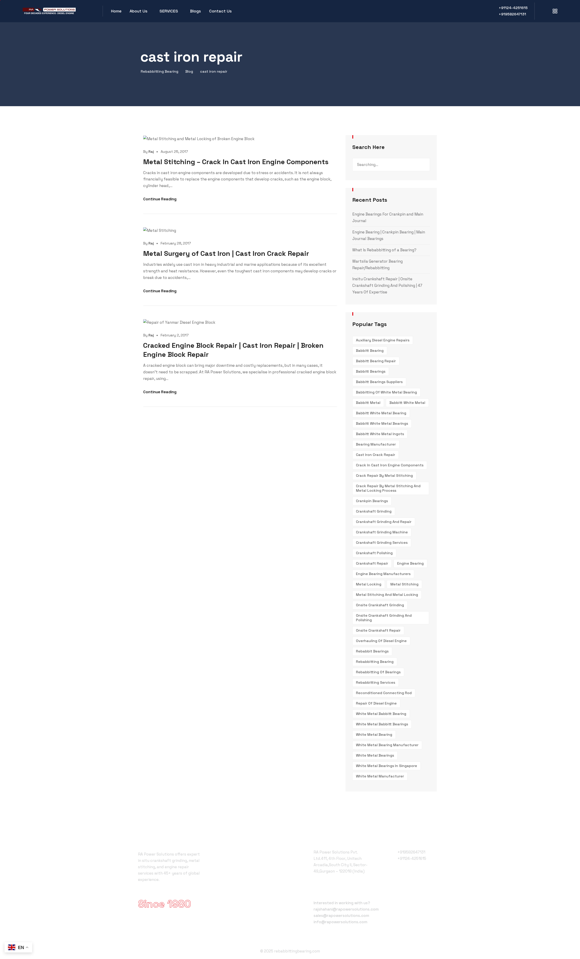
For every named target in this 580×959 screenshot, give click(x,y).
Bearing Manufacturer (376, 444)
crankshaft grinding (374, 511)
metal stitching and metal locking (387, 594)
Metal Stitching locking (245, 876)
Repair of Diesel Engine (376, 703)
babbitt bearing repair (376, 361)
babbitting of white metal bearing (386, 392)
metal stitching (404, 584)
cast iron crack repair (375, 454)
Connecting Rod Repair (245, 908)
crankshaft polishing (374, 553)
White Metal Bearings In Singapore (386, 765)
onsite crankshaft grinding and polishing (384, 617)
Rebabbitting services (375, 682)
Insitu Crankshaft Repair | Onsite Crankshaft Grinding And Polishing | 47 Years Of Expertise (387, 285)
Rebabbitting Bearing (375, 661)
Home (116, 11)
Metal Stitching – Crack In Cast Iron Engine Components (236, 161)
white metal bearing (374, 734)
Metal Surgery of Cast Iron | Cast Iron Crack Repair (226, 253)
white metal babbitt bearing (381, 713)
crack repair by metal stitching (384, 475)
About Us (138, 11)
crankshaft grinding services (382, 542)
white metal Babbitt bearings (382, 724)
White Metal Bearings (375, 755)
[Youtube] (424, 887)
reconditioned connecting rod (384, 692)
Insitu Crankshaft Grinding (248, 884)
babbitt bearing (370, 350)
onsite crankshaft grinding (380, 605)
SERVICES (169, 11)
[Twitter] (412, 887)
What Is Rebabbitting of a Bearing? (384, 249)
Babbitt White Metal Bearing (381, 413)
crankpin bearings (372, 501)
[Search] (423, 164)
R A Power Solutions (242, 851)
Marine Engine (237, 892)
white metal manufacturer (380, 776)
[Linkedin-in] (435, 887)
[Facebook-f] (401, 887)
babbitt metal (368, 402)
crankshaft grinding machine (382, 532)
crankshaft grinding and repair (383, 521)
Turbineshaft (236, 900)
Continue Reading (159, 199)
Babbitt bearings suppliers (379, 381)
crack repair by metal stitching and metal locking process (388, 488)
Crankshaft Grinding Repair (248, 859)
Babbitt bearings (370, 371)
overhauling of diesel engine (381, 640)
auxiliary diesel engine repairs (382, 340)
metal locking (368, 584)
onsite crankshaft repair (378, 630)
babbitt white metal (407, 402)
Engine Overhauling (241, 916)
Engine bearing (410, 563)
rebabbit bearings (372, 651)
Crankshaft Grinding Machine (250, 867)
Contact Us (220, 11)
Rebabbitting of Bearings (378, 672)
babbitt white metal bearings (382, 423)
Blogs (195, 11)
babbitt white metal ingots (380, 434)
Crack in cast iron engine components (389, 465)
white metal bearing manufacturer (387, 745)
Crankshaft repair (372, 563)
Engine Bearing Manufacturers (383, 573)
